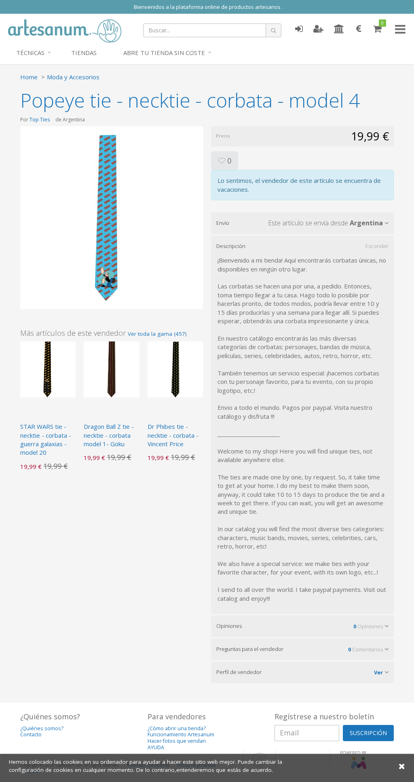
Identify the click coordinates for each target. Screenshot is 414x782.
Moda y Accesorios (73, 77)
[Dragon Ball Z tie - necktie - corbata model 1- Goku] (111, 369)
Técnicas (30, 53)
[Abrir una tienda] (339, 29)
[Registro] (318, 29)
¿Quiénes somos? (41, 728)
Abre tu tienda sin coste (164, 53)
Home (29, 77)
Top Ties (40, 119)
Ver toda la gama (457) (157, 333)
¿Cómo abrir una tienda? (177, 728)
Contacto (31, 734)
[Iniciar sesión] (298, 29)
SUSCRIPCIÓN (368, 733)
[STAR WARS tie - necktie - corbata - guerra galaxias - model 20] (48, 369)
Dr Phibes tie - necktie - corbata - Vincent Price (173, 435)
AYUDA (156, 747)
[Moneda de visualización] (358, 29)
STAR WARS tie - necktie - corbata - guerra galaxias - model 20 (45, 439)
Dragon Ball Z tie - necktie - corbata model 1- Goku (109, 435)
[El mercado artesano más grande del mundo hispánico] (64, 30)
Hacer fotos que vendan (177, 740)
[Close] (402, 766)
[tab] (302, 223)
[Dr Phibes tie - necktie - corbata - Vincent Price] (175, 369)
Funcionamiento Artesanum (181, 734)
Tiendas (84, 53)
